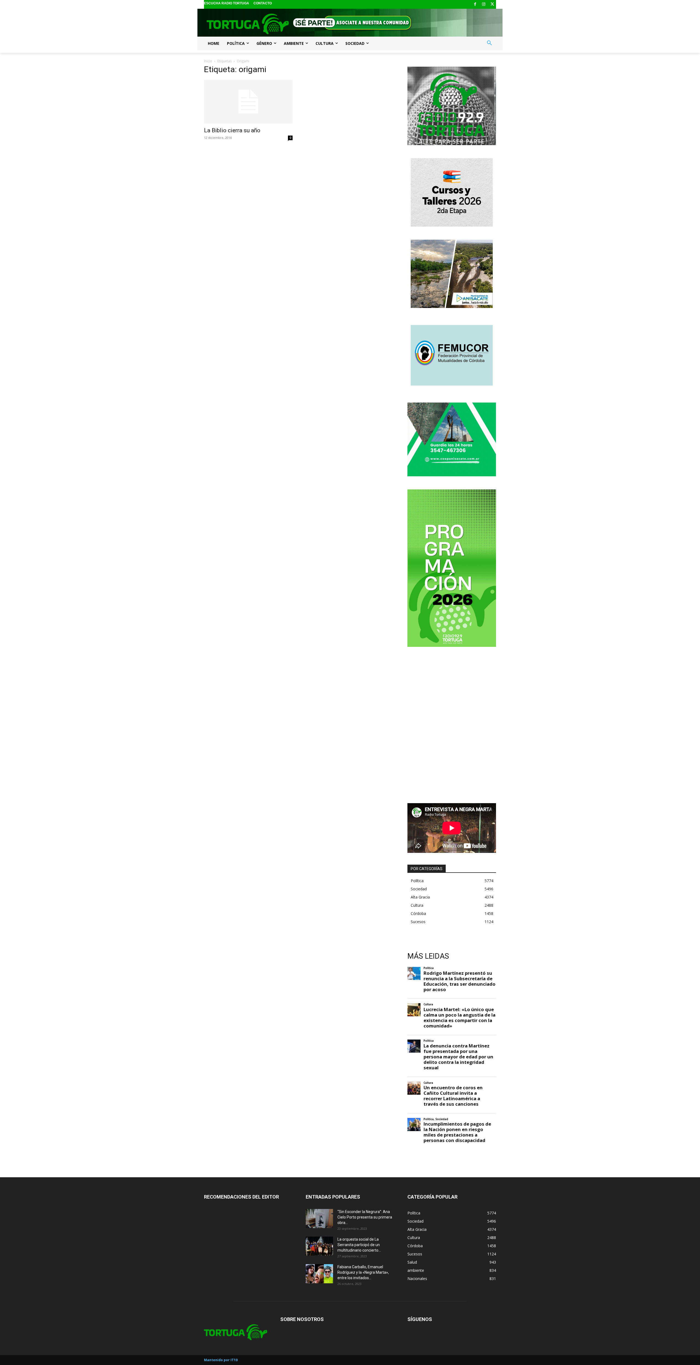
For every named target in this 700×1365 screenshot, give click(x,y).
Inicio (208, 61)
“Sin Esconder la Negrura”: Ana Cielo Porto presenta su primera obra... (364, 1217)
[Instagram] (484, 4)
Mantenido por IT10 (221, 1360)
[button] (489, 43)
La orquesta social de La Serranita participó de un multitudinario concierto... (359, 1244)
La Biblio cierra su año (232, 130)
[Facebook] (475, 4)
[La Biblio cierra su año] (248, 102)
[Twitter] (492, 4)
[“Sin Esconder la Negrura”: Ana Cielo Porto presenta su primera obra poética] (319, 1218)
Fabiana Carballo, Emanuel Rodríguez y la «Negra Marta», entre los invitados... (363, 1272)
